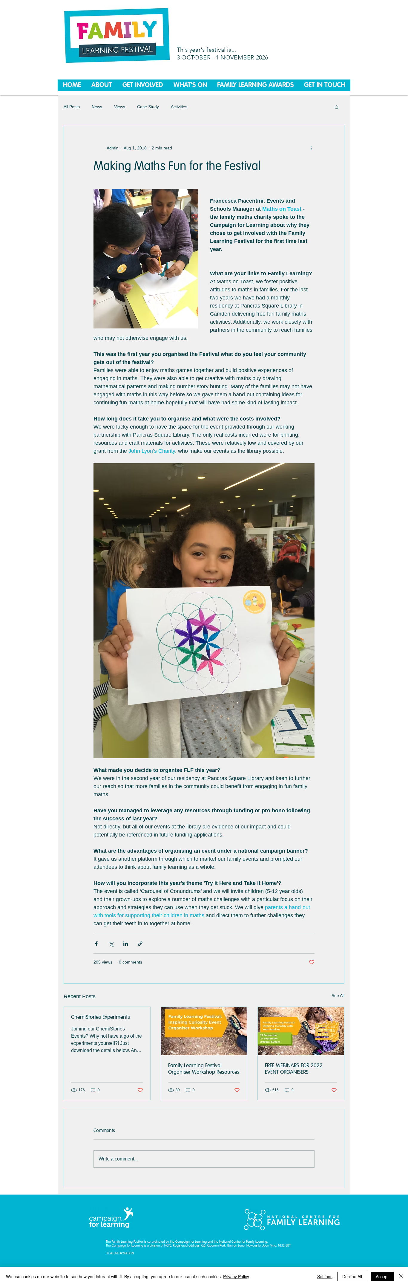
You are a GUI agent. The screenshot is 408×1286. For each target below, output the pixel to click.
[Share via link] (140, 943)
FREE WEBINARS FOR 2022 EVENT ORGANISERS (294, 1069)
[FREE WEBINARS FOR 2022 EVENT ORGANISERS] (301, 1031)
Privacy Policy (236, 1276)
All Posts (72, 106)
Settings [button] (324, 1276)
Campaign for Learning (191, 1242)
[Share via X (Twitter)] (111, 943)
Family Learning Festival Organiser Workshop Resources (204, 1069)
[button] (337, 107)
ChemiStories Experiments (100, 1017)
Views (119, 106)
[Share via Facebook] (96, 943)
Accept (382, 1276)
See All (338, 995)
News (97, 106)
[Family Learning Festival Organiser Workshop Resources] (204, 1031)
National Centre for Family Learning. (243, 1242)
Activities (179, 106)
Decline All (352, 1276)
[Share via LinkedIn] (125, 943)
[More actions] (311, 148)
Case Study (148, 106)
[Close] (400, 1276)
